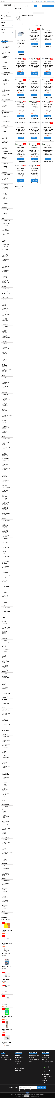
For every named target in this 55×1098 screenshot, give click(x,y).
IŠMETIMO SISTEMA (4, 263)
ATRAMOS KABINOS (5, 327)
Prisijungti (41, 1)
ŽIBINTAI (4, 878)
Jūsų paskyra (33, 1052)
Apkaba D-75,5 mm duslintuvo (48, 36)
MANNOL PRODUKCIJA (5, 43)
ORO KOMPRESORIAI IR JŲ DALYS (6, 513)
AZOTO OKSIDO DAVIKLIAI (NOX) (6, 90)
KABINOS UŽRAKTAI (5, 344)
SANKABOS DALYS (5, 752)
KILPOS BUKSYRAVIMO (5, 710)
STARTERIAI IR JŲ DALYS (5, 210)
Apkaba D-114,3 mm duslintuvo (21, 151)
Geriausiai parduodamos (5, 918)
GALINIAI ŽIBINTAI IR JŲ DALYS (5, 888)
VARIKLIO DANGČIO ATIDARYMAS (5, 319)
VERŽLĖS (5, 577)
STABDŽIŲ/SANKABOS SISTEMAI (7, 154)
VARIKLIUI (6, 145)
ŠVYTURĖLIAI (6, 913)
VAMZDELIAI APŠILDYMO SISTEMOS (5, 391)
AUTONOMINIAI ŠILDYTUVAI (6, 113)
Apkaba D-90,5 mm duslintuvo (48, 87)
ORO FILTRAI (6, 246)
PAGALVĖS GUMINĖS (5, 285)
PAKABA (5, 871)
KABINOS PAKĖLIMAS (5, 340)
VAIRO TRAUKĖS (4, 797)
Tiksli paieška (18, 8)
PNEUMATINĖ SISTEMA (5, 491)
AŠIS (5, 865)
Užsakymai (31, 1057)
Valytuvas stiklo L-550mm (7, 990)
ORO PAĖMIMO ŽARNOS (6, 829)
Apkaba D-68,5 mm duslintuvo (21, 44)
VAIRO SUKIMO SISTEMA (6, 793)
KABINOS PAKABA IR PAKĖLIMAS (6, 323)
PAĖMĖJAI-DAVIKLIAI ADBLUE (6, 102)
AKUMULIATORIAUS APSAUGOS (7, 416)
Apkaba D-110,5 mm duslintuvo (48, 130)
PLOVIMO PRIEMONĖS (5, 134)
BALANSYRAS (6, 868)
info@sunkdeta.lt (46, 1082)
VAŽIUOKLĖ (4, 863)
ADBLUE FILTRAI (7, 220)
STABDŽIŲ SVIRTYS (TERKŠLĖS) (5, 657)
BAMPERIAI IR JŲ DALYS (5, 419)
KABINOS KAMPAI (5, 432)
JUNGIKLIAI (6, 182)
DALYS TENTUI (6, 545)
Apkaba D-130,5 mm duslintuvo (34, 172)
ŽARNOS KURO (7, 487)
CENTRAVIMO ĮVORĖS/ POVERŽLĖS (6, 562)
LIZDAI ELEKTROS (4, 194)
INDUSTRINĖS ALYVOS (5, 57)
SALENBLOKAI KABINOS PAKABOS (5, 361)
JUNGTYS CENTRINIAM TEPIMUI (5, 721)
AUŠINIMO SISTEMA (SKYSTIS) (5, 808)
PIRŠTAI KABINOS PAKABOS (4, 352)
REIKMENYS (6, 572)
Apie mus (17, 1059)
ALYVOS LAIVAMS (4, 84)
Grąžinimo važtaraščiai (34, 1059)
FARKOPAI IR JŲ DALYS (6, 706)
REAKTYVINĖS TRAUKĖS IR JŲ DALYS (5, 874)
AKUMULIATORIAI (7, 161)
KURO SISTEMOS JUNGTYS (4, 477)
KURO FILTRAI (6, 244)
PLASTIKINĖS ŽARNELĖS (5, 727)
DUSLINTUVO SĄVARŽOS (5, 271)
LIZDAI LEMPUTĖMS (4, 198)
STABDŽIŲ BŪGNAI (5, 646)
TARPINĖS (6, 846)
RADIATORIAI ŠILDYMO (5, 383)
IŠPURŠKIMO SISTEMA (5, 465)
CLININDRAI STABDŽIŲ (5, 499)
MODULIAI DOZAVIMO (5, 109)
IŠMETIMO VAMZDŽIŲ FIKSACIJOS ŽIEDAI (6, 281)
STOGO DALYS (7, 556)
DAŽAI (5, 131)
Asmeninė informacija (34, 1055)
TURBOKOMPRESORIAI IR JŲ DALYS (7, 852)
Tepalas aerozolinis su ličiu (7, 953)
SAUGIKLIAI (6, 203)
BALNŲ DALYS (6, 703)
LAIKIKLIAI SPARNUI (5, 763)
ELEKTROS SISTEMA (4, 158)
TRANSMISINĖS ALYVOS (6, 65)
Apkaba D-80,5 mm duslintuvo (48, 65)
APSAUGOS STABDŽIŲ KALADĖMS (5, 637)
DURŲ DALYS (6, 547)
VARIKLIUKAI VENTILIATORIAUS (6, 395)
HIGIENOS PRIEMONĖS (5, 142)
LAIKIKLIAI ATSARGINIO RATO (6, 624)
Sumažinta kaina (5, 1057)
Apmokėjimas (18, 1061)
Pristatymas (17, 1055)
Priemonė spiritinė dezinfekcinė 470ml (7, 1029)
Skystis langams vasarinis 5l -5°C (7, 1016)
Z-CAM (5, 673)
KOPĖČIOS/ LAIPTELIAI (5, 550)
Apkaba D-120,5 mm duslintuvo (48, 151)
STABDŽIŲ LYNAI (7, 649)
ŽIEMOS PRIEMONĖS (4, 138)
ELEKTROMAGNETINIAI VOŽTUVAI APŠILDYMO (7, 370)
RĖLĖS (5, 201)
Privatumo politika (19, 1057)
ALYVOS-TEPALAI (5, 128)
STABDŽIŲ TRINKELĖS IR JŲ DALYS (5, 661)
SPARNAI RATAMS (4, 770)
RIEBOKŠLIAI (6, 839)
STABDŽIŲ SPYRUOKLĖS (5, 652)
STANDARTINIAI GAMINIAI (6, 608)
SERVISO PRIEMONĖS (4, 148)
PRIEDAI (5, 60)
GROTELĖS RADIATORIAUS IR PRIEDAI (6, 428)
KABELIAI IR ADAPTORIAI (5, 188)
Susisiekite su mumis (19, 1066)
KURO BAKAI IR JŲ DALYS (6, 469)
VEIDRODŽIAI (6, 451)
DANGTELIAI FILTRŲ (5, 234)
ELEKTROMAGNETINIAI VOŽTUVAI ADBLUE (7, 98)
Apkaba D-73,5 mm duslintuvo (34, 36)
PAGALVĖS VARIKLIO (5, 833)
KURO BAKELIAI (7, 121)
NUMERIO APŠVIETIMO (5, 901)
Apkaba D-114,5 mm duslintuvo (34, 151)
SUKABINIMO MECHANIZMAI (5, 700)
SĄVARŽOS (6, 605)
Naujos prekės (4, 1055)
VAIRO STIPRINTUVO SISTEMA (5, 789)
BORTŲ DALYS (7, 542)
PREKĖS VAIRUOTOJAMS (6, 599)
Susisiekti (21, 52)
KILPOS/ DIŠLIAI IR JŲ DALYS (6, 714)
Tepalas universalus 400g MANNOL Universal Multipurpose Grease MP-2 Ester (7, 1003)
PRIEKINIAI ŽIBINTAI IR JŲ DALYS (5, 910)
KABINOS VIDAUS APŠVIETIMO (5, 893)
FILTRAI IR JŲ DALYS (5, 217)
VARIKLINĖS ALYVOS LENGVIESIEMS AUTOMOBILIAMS (6, 70)
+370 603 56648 (46, 1073)
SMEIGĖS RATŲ (7, 575)
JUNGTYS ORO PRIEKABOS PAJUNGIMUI (6, 504)
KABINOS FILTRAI (5, 241)
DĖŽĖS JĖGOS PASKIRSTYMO (6, 733)
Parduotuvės (18, 1070)
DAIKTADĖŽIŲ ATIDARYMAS (5, 296)
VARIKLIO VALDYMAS (5, 860)
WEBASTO (6, 119)
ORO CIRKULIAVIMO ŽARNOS (5, 379)
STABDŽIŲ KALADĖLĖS (5, 688)
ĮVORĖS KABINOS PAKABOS (4, 331)
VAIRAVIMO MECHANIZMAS (5, 774)
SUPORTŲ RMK (7, 693)
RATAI (3, 559)
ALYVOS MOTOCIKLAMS (5, 80)
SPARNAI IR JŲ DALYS (6, 448)
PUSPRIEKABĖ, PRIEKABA (5, 535)
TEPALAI (5, 62)
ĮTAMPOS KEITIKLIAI (5, 179)
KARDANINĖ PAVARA (5, 737)
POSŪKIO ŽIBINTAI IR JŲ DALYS (5, 905)
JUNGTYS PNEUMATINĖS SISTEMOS (5, 508)
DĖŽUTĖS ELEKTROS (4, 167)
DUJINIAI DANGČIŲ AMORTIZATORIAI (6, 301)
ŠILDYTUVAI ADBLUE (5, 106)
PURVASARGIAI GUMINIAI (6, 767)
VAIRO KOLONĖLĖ (4, 785)
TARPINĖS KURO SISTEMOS (6, 484)
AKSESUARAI (6, 586)
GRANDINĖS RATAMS (5, 567)
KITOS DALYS (6, 252)
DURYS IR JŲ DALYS (5, 423)
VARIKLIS (4, 800)
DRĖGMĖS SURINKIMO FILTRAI (6, 237)
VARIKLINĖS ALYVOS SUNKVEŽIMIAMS (6, 76)
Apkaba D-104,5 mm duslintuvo (48, 108)
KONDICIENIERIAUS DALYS (7, 374)
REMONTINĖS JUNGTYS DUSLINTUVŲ (5, 290)
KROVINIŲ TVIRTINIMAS (5, 595)
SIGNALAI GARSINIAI (5, 206)
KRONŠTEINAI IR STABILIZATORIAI (6, 348)
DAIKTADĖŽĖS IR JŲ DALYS (6, 620)
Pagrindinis (4, 40)
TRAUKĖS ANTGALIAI (5, 781)
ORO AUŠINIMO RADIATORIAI (6, 825)
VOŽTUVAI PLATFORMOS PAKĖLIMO (5, 255)
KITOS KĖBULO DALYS (6, 435)
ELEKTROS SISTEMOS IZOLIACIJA (5, 171)
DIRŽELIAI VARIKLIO (4, 812)
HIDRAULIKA (5, 249)
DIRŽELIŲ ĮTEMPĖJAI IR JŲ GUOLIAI (5, 816)
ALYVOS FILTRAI (7, 223)
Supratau (27, 1096)
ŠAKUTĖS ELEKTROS (5, 214)
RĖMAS (5, 554)
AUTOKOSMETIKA (7, 50)
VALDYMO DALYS (5, 387)
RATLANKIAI (6, 570)
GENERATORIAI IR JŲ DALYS (6, 175)
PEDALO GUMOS (4, 305)
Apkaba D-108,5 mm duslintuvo (34, 130)
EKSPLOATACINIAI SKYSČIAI (6, 53)
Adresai (30, 1061)
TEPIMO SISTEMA (6, 717)
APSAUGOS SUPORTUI (5, 680)
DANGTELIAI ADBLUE (5, 95)
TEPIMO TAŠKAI (7, 724)
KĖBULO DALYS (5, 413)
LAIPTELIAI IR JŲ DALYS (6, 439)
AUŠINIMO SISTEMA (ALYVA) (6, 803)
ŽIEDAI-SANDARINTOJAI (5, 614)
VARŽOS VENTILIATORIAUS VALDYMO (6, 399)
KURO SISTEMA (5, 458)
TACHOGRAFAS (7, 611)
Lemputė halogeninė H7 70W (7, 979)
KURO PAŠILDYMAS (5, 472)
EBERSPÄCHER (7, 116)
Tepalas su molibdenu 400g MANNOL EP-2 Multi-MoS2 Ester (7, 943)
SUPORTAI (6, 691)
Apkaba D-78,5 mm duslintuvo (34, 65)
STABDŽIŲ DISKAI (5, 684)
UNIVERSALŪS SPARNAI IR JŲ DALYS (5, 759)
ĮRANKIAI (5, 592)
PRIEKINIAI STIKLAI (5, 309)
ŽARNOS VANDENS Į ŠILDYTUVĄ (4, 409)
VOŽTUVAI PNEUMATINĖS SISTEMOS (5, 531)
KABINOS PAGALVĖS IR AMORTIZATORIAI (6, 336)
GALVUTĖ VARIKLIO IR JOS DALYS (5, 821)
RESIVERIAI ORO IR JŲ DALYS (6, 521)
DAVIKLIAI (6, 163)
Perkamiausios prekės (6, 1059)
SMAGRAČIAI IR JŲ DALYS (6, 843)
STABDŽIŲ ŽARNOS (5, 670)
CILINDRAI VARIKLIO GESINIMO (5, 495)
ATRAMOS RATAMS (5, 581)
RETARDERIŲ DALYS (5, 748)
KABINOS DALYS (6, 293)
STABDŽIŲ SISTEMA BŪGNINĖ (4, 632)
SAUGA (5, 602)
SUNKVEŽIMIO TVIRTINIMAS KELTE (6, 628)
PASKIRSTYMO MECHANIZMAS (6, 836)
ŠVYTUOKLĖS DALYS (5, 778)
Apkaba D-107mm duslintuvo (20, 130)
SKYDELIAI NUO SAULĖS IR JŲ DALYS (6, 443)
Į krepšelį (34, 44)
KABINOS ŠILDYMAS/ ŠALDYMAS (4, 365)
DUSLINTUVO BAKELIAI (5, 267)
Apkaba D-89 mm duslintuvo (34, 87)
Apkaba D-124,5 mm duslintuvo (21, 172)
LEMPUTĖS (6, 191)
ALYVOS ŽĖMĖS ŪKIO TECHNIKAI (6, 47)
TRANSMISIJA (5, 730)
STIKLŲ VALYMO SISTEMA (6, 315)
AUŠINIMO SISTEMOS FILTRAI (6, 230)
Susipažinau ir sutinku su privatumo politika (31, 1090)
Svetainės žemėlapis (19, 1068)
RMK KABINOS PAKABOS (6, 356)
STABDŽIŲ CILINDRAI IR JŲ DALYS (5, 642)
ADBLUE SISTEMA (6, 87)
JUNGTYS (6, 184)
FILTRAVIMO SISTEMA (5, 461)
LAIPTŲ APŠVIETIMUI (5, 897)
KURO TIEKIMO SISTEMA (6, 481)
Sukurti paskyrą (50, 1)
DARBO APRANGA (4, 589)
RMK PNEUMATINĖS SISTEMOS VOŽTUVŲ (5, 526)
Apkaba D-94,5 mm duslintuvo (21, 108)
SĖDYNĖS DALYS (7, 312)
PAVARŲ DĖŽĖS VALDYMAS (6, 744)
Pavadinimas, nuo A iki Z (44, 24)
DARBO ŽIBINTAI (7, 880)
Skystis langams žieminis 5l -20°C (7, 966)
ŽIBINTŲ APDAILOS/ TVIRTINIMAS (5, 454)
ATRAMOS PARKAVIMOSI (5, 539)
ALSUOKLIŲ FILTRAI (5, 226)
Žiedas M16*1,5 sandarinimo (7, 1042)
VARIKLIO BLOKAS (5, 856)
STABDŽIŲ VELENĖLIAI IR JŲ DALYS (5, 666)
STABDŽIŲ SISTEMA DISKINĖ (6, 677)
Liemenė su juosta (7, 930)
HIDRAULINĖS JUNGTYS (5, 260)
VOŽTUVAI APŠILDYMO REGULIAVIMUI (5, 404)
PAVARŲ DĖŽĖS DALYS (6, 741)
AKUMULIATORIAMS (8, 151)
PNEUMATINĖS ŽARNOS (6, 517)
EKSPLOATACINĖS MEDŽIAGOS (6, 124)
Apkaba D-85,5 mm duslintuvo (21, 87)
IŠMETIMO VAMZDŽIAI (5, 277)
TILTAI (5, 755)
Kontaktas (3, 1)
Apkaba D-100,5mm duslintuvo (34, 108)
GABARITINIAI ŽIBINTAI (5, 884)
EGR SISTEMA (6, 274)
